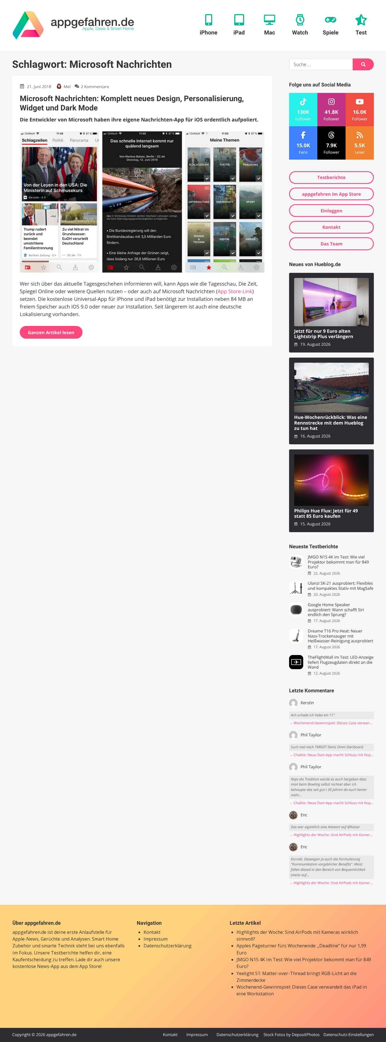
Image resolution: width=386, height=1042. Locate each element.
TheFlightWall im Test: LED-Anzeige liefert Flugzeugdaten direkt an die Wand (341, 662)
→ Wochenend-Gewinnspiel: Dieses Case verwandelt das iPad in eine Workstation (331, 723)
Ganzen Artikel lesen (51, 332)
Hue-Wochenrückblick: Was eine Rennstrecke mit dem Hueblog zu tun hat (330, 423)
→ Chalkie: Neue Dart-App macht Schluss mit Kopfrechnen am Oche (331, 754)
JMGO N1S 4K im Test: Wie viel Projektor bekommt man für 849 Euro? (338, 562)
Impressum (156, 939)
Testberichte (331, 177)
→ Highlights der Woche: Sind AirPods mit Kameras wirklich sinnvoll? (331, 834)
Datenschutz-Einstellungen (348, 1034)
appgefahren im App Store (331, 194)
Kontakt (331, 227)
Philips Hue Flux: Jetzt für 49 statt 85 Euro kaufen (326, 513)
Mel (67, 87)
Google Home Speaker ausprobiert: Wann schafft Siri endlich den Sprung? (336, 609)
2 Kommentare (95, 87)
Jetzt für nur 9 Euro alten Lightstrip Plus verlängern (323, 334)
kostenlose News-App (35, 966)
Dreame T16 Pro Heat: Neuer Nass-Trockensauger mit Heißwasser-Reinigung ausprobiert (340, 636)
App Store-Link (235, 291)
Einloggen (331, 211)
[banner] (73, 25)
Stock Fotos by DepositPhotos (291, 1034)
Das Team (331, 244)
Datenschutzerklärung (168, 946)
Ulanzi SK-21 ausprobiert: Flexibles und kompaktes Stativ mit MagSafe (340, 586)
